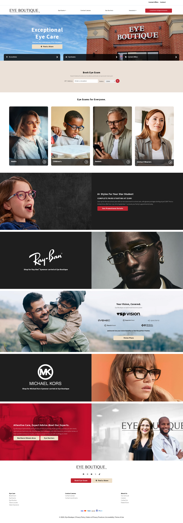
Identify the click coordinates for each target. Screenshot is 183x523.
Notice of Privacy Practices (95, 517)
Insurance (132, 11)
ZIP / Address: (68, 81)
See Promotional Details (112, 208)
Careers (123, 498)
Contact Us (124, 500)
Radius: (101, 81)
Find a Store (48, 46)
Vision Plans (129, 338)
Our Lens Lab (125, 496)
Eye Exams (61, 11)
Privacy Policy (80, 517)
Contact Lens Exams (71, 498)
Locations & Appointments (158, 11)
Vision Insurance (14, 505)
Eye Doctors (49, 438)
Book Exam (12, 496)
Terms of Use (119, 517)
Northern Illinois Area (26, 438)
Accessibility (109, 517)
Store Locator (13, 503)
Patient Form (125, 503)
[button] (118, 81)
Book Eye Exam (81, 480)
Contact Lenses (86, 11)
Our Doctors (109, 11)
